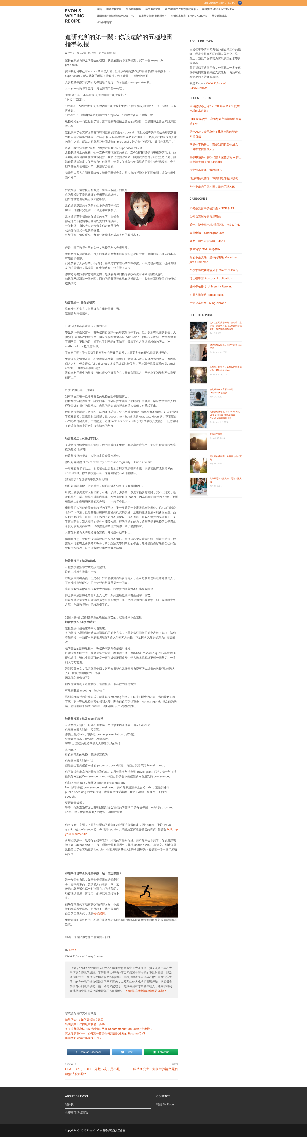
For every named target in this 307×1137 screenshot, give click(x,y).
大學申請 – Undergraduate (207, 233)
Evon (70, 53)
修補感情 (99, 913)
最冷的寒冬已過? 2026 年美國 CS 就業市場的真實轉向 (215, 108)
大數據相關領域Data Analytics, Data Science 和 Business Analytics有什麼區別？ (225, 414)
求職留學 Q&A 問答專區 (205, 249)
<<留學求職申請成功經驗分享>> (146, 991)
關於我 (69, 1104)
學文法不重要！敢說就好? (206, 170)
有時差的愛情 (216, 434)
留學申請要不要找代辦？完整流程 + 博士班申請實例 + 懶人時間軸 (216, 159)
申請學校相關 (108, 53)
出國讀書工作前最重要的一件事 (85, 1024)
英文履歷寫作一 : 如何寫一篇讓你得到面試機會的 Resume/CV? (105, 1033)
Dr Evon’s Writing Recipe (219, 2)
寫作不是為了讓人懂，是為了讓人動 (212, 186)
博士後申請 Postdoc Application (211, 278)
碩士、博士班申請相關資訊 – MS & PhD (215, 224)
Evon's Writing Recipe (74, 16)
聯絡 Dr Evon (165, 1104)
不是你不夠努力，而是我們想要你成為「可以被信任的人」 (214, 147)
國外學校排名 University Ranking (211, 286)
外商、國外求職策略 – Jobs (207, 241)
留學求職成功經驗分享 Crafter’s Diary (214, 270)
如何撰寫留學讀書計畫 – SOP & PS (212, 208)
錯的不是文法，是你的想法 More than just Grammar (214, 260)
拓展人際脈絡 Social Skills (206, 294)
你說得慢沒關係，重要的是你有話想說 (214, 178)
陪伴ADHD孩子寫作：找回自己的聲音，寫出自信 (215, 134)
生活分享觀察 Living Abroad (208, 303)
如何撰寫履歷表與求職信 (205, 216)
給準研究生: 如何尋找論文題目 (84, 1019)
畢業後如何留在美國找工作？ (83, 1038)
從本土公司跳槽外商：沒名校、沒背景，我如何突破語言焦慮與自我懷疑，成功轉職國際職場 (226, 325)
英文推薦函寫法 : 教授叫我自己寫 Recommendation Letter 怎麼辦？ (109, 1029)
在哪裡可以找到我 (76, 1112)
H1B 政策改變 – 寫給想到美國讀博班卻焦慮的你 (215, 121)
